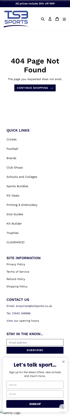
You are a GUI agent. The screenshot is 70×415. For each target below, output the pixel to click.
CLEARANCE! (16, 242)
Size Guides (15, 214)
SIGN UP (35, 404)
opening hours (29, 320)
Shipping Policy (17, 286)
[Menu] (64, 18)
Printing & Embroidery (22, 205)
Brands (11, 158)
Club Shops (15, 167)
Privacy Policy (16, 264)
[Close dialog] (63, 361)
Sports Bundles (17, 186)
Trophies (13, 233)
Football (12, 148)
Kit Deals (13, 195)
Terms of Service (18, 271)
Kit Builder (14, 223)
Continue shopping (32, 87)
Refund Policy (16, 279)
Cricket (12, 139)
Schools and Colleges (22, 176)
